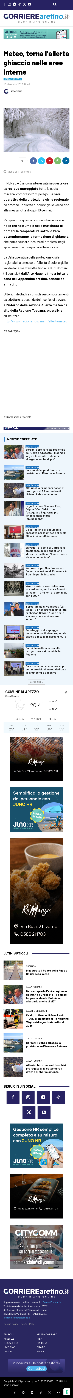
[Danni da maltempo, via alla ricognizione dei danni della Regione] (14, 650)
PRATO (41, 1347)
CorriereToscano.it (52, 1302)
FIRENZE (9, 1338)
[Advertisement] (36, 377)
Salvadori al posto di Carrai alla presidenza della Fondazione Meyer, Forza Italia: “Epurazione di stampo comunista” (47, 552)
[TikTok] (19, 4)
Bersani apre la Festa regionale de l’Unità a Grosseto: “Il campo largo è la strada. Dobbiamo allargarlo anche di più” (45, 454)
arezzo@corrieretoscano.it (17, 1317)
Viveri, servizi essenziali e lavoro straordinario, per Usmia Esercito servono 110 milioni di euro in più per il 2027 (46, 591)
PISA (39, 1338)
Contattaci (36, 1369)
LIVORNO (9, 1347)
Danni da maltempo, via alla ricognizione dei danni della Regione (43, 651)
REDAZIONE (16, 91)
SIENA (40, 1351)
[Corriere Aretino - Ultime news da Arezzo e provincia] (36, 18)
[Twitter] (24, 4)
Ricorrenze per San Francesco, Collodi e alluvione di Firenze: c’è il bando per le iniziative (46, 571)
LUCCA (8, 1351)
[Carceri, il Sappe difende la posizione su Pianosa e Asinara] (14, 472)
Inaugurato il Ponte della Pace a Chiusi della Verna (46, 972)
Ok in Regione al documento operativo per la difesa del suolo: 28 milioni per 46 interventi (46, 533)
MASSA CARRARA (46, 1334)
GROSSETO (11, 1343)
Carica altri (35, 681)
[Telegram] (14, 4)
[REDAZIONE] (7, 91)
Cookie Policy (11, 1324)
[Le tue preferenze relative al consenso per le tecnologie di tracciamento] (66, 1391)
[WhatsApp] (57, 160)
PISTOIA (41, 1343)
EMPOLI (9, 1334)
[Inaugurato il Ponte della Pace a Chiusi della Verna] (13, 970)
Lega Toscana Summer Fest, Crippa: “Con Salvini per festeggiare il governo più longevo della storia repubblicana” (43, 513)
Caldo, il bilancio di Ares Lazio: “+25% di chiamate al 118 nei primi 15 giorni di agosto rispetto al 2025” (47, 1020)
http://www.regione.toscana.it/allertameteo (35, 321)
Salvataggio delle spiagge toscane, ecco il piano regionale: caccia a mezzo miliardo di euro (46, 633)
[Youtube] (29, 4)
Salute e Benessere (36, 1011)
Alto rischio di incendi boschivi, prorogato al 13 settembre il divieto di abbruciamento (45, 491)
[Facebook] (4, 4)
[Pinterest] (49, 160)
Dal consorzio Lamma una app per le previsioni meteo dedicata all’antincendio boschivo (46, 669)
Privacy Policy (28, 1324)
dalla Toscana (12, 79)
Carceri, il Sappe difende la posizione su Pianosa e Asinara (45, 472)
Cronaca (31, 966)
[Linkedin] (65, 160)
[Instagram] (9, 4)
